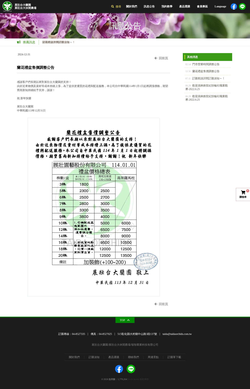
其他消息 (192, 56)
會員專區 (202, 6)
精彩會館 (144, 379)
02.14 (188, 64)
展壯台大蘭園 (23, 5)
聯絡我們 (133, 357)
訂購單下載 (174, 357)
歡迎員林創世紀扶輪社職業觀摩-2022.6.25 (206, 87)
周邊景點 (153, 357)
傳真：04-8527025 (101, 334)
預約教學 (167, 6)
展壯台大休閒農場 (25, 8)
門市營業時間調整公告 (202, 64)
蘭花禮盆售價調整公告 (202, 71)
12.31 (188, 71)
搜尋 (118, 6)
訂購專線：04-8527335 (71, 334)
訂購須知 (94, 357)
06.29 (188, 85)
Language (220, 6)
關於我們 (131, 6)
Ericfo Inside (133, 379)
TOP (122, 320)
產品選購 (184, 6)
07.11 (188, 78)
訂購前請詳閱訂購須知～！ (58, 42)
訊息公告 (149, 6)
